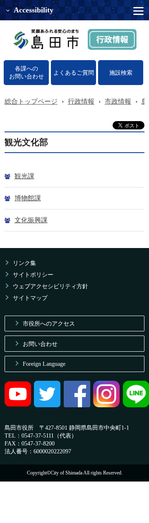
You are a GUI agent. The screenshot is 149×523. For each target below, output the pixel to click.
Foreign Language (44, 363)
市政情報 (118, 101)
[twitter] (47, 405)
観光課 (24, 176)
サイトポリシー (33, 274)
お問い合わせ (40, 344)
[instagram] (106, 405)
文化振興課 (31, 220)
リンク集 (24, 263)
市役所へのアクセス (49, 323)
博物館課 (27, 198)
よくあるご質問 (73, 72)
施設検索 (120, 72)
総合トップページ (31, 101)
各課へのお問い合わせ (26, 72)
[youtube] (18, 405)
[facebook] (77, 405)
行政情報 (81, 101)
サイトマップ (30, 297)
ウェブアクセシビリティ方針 (50, 286)
